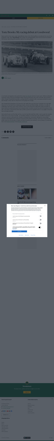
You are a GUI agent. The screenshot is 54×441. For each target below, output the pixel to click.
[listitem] (27, 213)
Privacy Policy (33, 235)
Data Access (27, 235)
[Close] (45, 206)
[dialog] (27, 220)
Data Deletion (21, 235)
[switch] (40, 216)
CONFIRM (19, 231)
